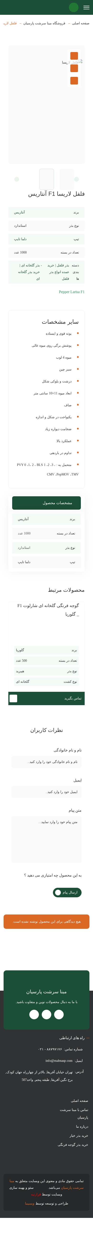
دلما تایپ (20, 239)
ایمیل (77, 780)
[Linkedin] (34, 1014)
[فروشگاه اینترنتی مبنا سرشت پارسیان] (10, 7)
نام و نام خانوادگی (67, 750)
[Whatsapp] (46, 1014)
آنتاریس (19, 212)
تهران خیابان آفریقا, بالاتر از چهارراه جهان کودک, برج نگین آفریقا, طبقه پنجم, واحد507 (39, 1076)
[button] (74, 179)
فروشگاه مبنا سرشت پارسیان (44, 23)
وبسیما (29, 1203)
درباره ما (82, 1126)
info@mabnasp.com (59, 1061)
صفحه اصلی (80, 23)
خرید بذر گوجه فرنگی (73, 1145)
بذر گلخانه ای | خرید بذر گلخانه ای (29, 272)
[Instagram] (59, 1014)
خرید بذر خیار (79, 1135)
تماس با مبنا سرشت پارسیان (74, 1113)
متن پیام (75, 810)
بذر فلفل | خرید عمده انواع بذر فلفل (58, 272)
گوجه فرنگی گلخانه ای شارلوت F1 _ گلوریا (48, 610)
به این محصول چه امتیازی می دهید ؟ (52, 875)
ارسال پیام (70, 892)
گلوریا (20, 650)
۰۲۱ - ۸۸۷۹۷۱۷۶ (50, 1049)
